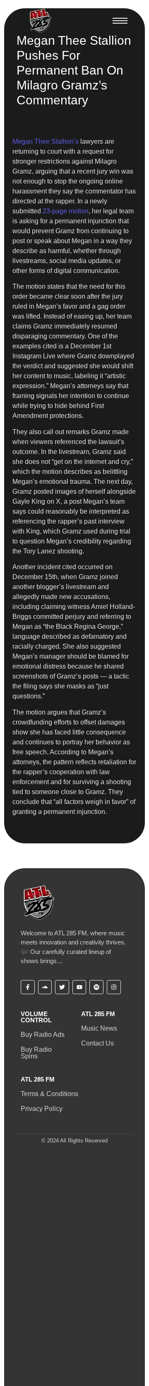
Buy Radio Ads (43, 1034)
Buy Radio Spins (36, 1053)
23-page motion (66, 211)
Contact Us (97, 1043)
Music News (99, 1028)
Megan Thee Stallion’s (45, 141)
